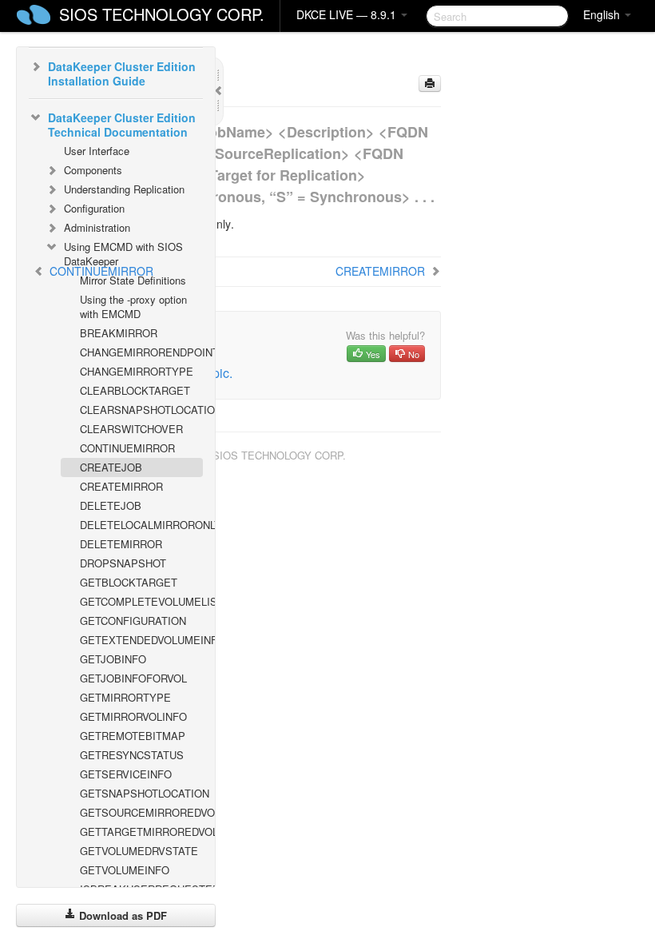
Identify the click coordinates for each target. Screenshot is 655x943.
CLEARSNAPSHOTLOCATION (141, 409)
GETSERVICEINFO (126, 774)
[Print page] (430, 83)
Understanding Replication (124, 189)
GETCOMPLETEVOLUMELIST (141, 601)
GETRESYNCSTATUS (132, 754)
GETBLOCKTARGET (128, 582)
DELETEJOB (110, 505)
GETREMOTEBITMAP (132, 735)
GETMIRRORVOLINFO (133, 716)
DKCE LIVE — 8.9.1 (347, 14)
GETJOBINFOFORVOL (133, 678)
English (603, 14)
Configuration (94, 208)
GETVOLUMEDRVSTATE (139, 850)
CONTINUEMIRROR (127, 448)
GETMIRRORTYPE (125, 697)
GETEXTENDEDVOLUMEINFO (141, 639)
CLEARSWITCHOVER (131, 428)
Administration (97, 227)
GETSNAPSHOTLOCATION (141, 793)
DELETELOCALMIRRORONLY (141, 524)
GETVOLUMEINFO (124, 869)
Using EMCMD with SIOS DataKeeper (123, 254)
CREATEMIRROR (121, 486)
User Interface (96, 150)
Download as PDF (121, 915)
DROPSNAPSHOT (123, 563)
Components (93, 169)
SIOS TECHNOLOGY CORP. (161, 14)
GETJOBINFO (113, 658)
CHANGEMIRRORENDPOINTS (141, 352)
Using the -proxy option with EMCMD (133, 306)
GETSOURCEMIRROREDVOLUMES (141, 812)
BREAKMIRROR (118, 332)
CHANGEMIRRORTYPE (136, 371)
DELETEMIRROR (121, 543)
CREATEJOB (111, 467)
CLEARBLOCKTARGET (135, 390)
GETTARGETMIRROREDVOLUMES (141, 831)
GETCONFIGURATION (133, 620)
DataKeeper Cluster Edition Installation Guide (122, 73)
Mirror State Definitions (133, 280)
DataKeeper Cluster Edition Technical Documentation (122, 124)
